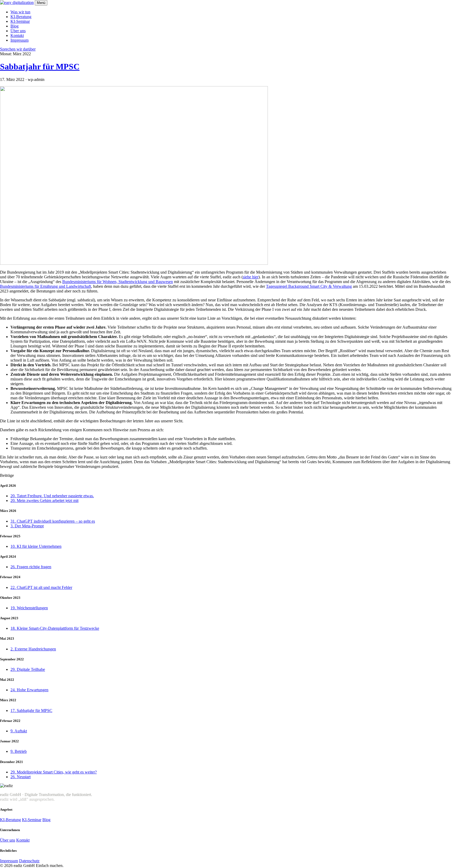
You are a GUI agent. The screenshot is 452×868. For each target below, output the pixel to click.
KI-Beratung (20, 16)
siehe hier (250, 277)
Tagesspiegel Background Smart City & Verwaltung (309, 286)
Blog (14, 26)
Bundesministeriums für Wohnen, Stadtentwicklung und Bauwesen (117, 281)
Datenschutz (29, 861)
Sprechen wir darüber (18, 49)
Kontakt (17, 35)
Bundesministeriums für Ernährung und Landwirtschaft (45, 286)
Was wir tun (20, 12)
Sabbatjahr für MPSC (40, 66)
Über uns (18, 31)
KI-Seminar (20, 21)
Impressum (19, 40)
